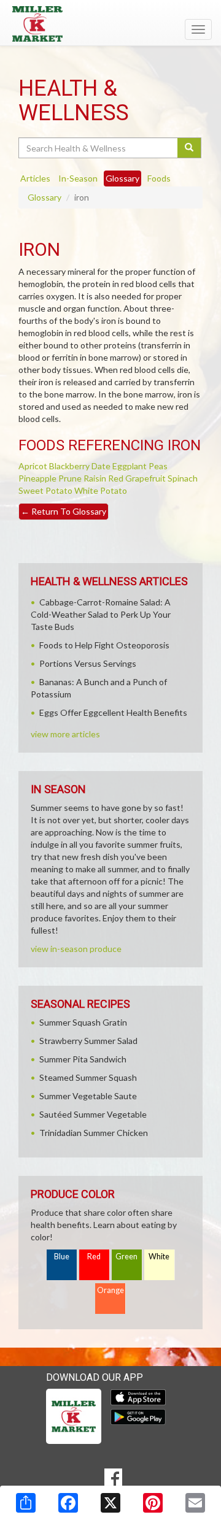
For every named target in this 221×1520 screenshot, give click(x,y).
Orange (110, 1290)
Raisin (94, 478)
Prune (70, 478)
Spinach (183, 478)
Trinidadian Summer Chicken (93, 1132)
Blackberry (69, 466)
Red (94, 1256)
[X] (110, 1503)
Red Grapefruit (137, 478)
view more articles (65, 734)
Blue (61, 1256)
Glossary (44, 197)
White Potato (100, 490)
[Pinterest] (153, 1503)
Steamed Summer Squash (88, 1077)
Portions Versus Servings (87, 663)
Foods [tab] (159, 178)
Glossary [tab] (122, 178)
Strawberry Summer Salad (88, 1040)
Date (100, 466)
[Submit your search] (189, 147)
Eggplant (129, 466)
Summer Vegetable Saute (88, 1096)
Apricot (32, 466)
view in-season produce (76, 948)
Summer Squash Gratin (83, 1022)
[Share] (26, 1503)
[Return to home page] (110, 24)
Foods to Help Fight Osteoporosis (104, 645)
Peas (158, 466)
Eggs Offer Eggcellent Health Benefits (113, 712)
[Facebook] (68, 1503)
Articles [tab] (35, 178)
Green (126, 1256)
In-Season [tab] (78, 178)
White (159, 1256)
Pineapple (37, 478)
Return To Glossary (63, 511)
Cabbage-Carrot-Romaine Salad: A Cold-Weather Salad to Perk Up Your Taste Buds (101, 614)
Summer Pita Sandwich (82, 1059)
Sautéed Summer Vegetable (93, 1114)
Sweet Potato (45, 490)
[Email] (195, 1503)
